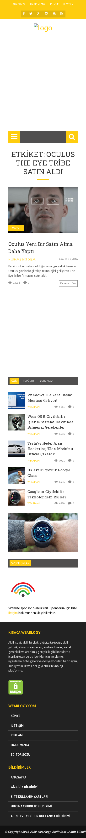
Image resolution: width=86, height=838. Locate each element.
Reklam (17, 735)
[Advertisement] (43, 83)
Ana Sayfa (19, 4)
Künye (54, 4)
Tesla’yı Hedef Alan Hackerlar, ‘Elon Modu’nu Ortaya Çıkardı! (50, 448)
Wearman (33, 406)
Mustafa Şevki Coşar (22, 259)
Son (14, 381)
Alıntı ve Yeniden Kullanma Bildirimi (40, 816)
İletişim (68, 4)
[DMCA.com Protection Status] (15, 693)
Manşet (17, 228)
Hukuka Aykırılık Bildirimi (31, 806)
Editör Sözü (20, 755)
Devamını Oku (68, 283)
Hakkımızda (37, 4)
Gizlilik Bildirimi (24, 787)
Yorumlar (46, 380)
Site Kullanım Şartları (29, 797)
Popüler (28, 380)
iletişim (13, 613)
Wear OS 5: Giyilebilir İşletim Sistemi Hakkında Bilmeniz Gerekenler (50, 422)
